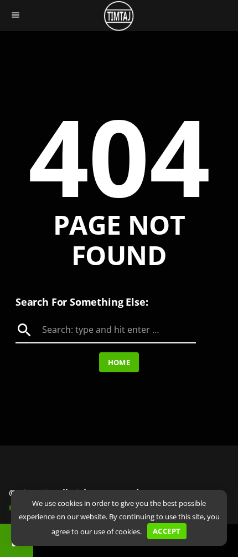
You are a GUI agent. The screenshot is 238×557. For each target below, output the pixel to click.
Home (119, 362)
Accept (166, 531)
